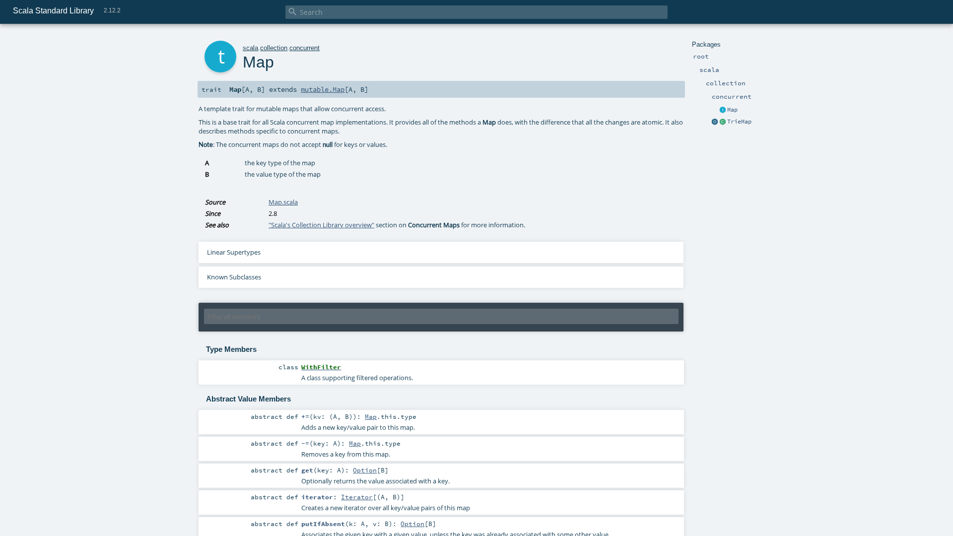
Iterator (357, 497)
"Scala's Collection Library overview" (321, 224)
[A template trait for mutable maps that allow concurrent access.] (723, 110)
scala (250, 48)
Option (365, 470)
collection (273, 48)
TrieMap (739, 121)
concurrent (304, 48)
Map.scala (283, 202)
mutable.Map (322, 89)
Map (732, 109)
